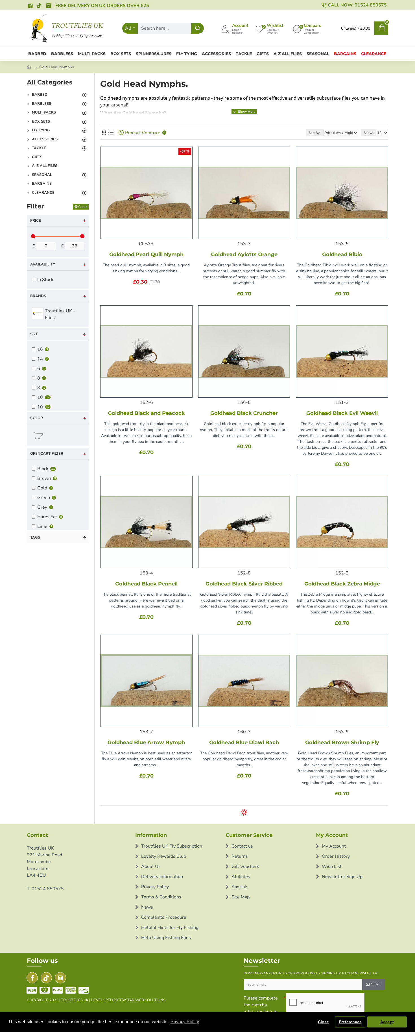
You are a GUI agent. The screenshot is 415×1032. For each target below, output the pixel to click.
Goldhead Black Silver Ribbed (244, 584)
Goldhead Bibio (342, 254)
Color (36, 418)
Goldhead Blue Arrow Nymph (146, 742)
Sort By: (314, 132)
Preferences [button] (350, 1022)
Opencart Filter (46, 453)
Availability (42, 264)
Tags (35, 537)
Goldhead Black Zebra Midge (342, 584)
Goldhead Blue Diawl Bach (244, 742)
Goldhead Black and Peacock (146, 413)
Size (34, 334)
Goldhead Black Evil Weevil (342, 413)
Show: (368, 132)
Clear (82, 206)
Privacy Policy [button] (185, 1021)
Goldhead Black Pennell (146, 584)
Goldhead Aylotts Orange (244, 254)
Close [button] (323, 1022)
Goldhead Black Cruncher (244, 413)
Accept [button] (387, 1022)
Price (35, 220)
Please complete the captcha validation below (261, 1005)
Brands (38, 296)
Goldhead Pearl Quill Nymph (146, 254)
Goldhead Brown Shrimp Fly (342, 742)
